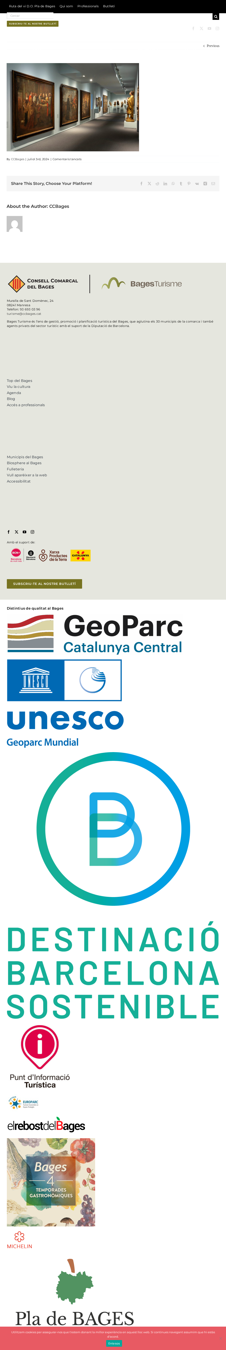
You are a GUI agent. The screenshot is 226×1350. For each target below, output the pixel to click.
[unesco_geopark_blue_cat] (65, 661)
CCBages (17, 159)
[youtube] (209, 28)
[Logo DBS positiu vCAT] (113, 754)
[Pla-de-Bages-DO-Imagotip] (75, 1254)
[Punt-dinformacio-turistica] (40, 1025)
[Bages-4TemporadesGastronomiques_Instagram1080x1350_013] (51, 1140)
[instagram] (217, 28)
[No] (220, 1338)
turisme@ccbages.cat (24, 314)
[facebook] (193, 28)
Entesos (114, 1343)
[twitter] (201, 28)
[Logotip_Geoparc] (95, 616)
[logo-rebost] (46, 1117)
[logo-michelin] (19, 1232)
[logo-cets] (23, 1095)
